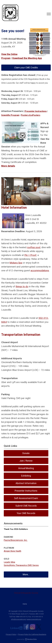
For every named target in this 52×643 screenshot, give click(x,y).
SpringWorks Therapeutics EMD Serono (21, 565)
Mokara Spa (15, 262)
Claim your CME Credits (26, 67)
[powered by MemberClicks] (26, 639)
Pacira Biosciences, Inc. (16, 540)
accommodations (40, 270)
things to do (22, 286)
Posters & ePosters (30, 115)
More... (26, 574)
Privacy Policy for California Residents (32, 634)
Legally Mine (9, 562)
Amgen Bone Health (12, 551)
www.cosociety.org (34, 619)
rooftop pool (33, 247)
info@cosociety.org (18, 619)
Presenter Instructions (36, 111)
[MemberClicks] (10, 14)
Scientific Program (10, 115)
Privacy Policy (11, 634)
